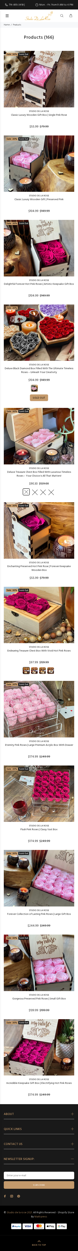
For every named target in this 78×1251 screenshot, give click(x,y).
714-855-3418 (16, 5)
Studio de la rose (39, 111)
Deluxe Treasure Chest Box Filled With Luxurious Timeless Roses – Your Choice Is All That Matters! (39, 474)
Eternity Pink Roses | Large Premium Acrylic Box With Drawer (39, 745)
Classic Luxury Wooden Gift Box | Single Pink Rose (39, 115)
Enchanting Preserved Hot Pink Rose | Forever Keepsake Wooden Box (39, 568)
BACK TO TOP (39, 1245)
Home (7, 25)
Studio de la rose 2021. (20, 1212)
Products (17, 25)
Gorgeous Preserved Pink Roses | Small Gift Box (39, 999)
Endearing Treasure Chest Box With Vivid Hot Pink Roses (39, 651)
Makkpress (40, 1217)
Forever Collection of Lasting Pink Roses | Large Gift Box (39, 914)
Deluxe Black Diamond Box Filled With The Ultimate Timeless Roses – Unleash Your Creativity (39, 370)
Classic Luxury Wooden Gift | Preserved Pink (39, 199)
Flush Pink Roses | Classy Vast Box (39, 829)
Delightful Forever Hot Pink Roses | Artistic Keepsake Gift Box (39, 284)
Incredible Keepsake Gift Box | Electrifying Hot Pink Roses (39, 1083)
